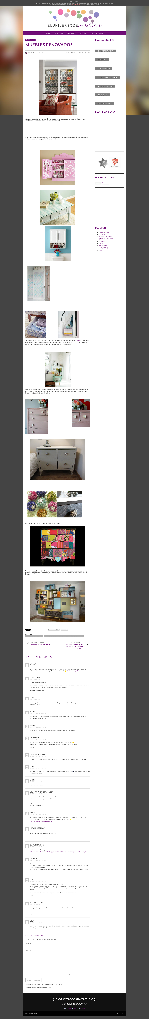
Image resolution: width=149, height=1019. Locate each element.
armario (28, 636)
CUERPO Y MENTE (104, 69)
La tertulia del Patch (104, 245)
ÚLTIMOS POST (105, 183)
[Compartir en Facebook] (77, 53)
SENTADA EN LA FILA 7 (105, 86)
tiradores (75, 636)
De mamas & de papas (105, 236)
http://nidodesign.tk (72, 671)
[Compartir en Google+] (83, 53)
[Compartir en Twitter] (80, 53)
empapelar (40, 636)
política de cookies (76, 4)
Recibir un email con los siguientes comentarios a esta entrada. (45, 984)
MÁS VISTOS (98, 183)
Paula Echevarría (103, 249)
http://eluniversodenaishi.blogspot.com (41, 821)
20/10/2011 (42, 52)
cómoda (33, 636)
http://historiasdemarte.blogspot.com (41, 838)
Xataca (101, 251)
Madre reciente (103, 247)
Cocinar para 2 (103, 234)
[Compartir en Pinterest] (86, 53)
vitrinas (80, 636)
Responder (43, 666)
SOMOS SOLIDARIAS (104, 104)
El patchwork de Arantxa (106, 238)
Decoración (30, 40)
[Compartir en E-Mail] (89, 53)
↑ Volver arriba (120, 1013)
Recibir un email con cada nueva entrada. (39, 987)
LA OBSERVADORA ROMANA (107, 77)
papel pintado (62, 636)
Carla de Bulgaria (104, 232)
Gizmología (102, 241)
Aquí (78, 340)
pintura (68, 636)
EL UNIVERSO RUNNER (105, 51)
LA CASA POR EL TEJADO (50, 636)
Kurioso (101, 243)
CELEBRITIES (102, 60)
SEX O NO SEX (102, 95)
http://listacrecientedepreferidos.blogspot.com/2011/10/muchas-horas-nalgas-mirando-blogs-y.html (59, 852)
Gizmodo (101, 240)
